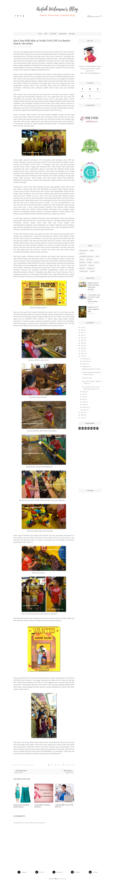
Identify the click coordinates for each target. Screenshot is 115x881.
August (84, 392)
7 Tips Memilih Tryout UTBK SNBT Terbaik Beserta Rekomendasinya (94, 298)
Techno (92, 271)
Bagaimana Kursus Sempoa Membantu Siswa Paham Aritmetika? (93, 286)
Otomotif (91, 265)
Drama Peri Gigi (87, 378)
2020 (82, 343)
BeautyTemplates (62, 878)
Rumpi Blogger (84, 271)
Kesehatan (82, 262)
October (84, 364)
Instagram (97, 91)
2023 (82, 335)
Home (40, 33)
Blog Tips (82, 253)
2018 (82, 348)
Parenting (31, 765)
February (85, 407)
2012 (82, 418)
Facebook (82, 91)
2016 (82, 353)
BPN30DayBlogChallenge (86, 256)
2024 (82, 333)
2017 (82, 351)
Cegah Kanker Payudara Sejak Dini (42, 806)
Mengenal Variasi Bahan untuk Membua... (21, 806)
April (83, 402)
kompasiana (98, 98)
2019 (82, 346)
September (85, 366)
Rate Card (72, 33)
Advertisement (22, 765)
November (85, 361)
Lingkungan (83, 265)
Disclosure (53, 33)
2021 (82, 340)
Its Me (45, 33)
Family (97, 256)
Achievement (62, 33)
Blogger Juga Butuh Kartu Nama (91, 369)
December (85, 359)
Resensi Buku (90, 268)
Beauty (92, 250)
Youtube (82, 98)
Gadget (82, 259)
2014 (82, 412)
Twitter (90, 91)
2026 (82, 327)
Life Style (96, 262)
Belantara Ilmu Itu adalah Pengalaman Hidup (93, 309)
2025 (82, 330)
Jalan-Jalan (89, 259)
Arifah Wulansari (18, 46)
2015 (82, 356)
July (83, 394)
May (83, 399)
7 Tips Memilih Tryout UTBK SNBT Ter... (64, 806)
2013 (82, 415)
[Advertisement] (57, 23)
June (83, 397)
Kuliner (89, 262)
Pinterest (90, 98)
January (84, 410)
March (84, 405)
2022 (82, 338)
